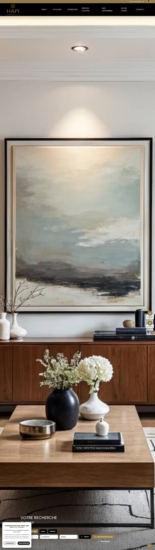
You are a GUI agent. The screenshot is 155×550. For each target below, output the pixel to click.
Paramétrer (10, 543)
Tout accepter (24, 543)
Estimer (53, 531)
